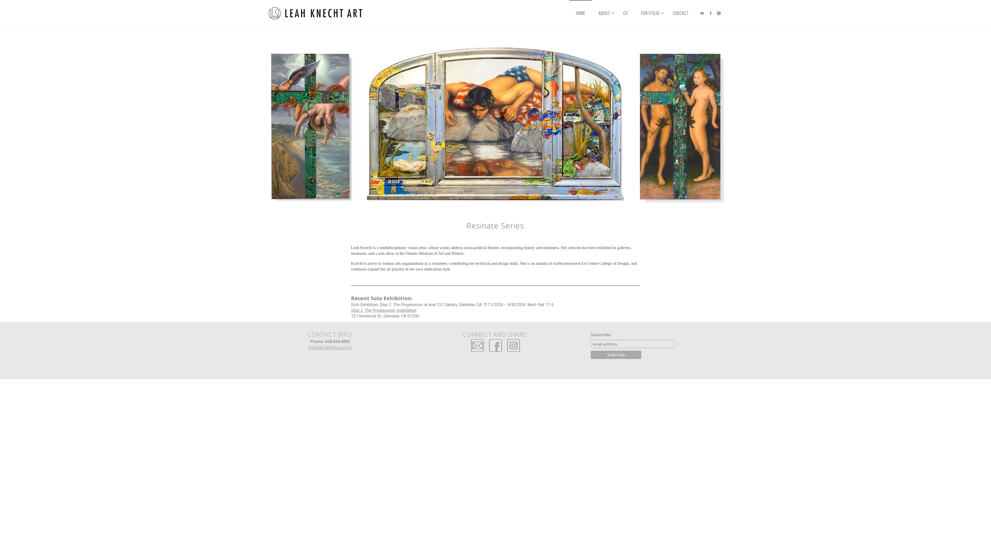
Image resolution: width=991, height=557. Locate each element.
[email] (702, 13)
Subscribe (601, 335)
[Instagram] (718, 13)
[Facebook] (710, 13)
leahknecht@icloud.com (330, 347)
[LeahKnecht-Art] (316, 13)
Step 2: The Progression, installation (383, 310)
